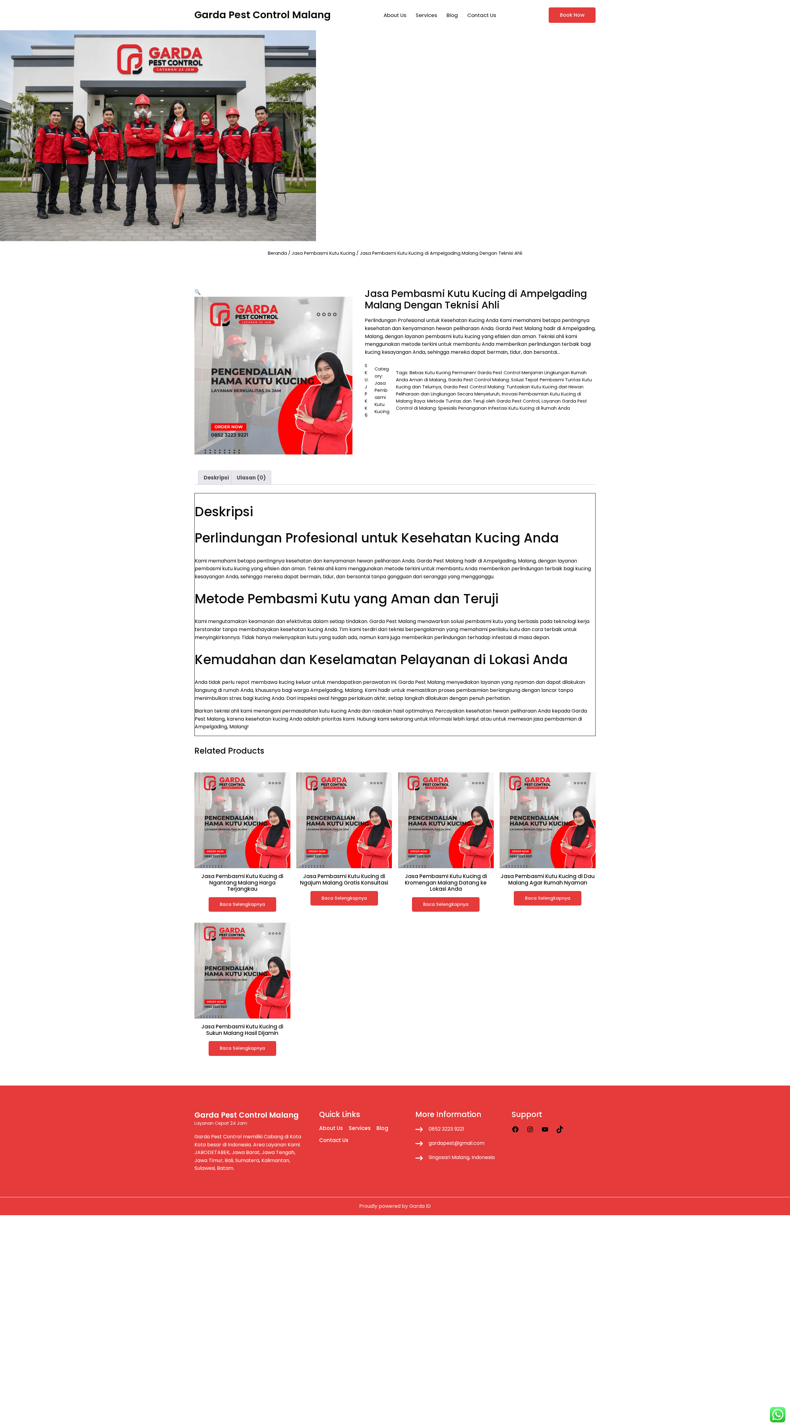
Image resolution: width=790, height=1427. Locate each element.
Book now (572, 15)
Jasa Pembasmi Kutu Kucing (323, 253)
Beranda (277, 253)
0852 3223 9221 (446, 1128)
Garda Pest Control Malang (262, 15)
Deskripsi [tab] (216, 477)
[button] (197, 292)
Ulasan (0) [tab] (251, 477)
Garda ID (420, 1206)
